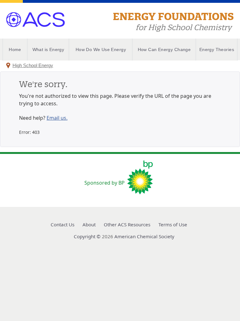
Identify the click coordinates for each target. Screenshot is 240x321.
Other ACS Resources (127, 224)
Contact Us (62, 224)
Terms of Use (172, 224)
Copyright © (87, 236)
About (89, 224)
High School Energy (32, 65)
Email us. (57, 117)
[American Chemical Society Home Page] (35, 15)
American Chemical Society (144, 236)
